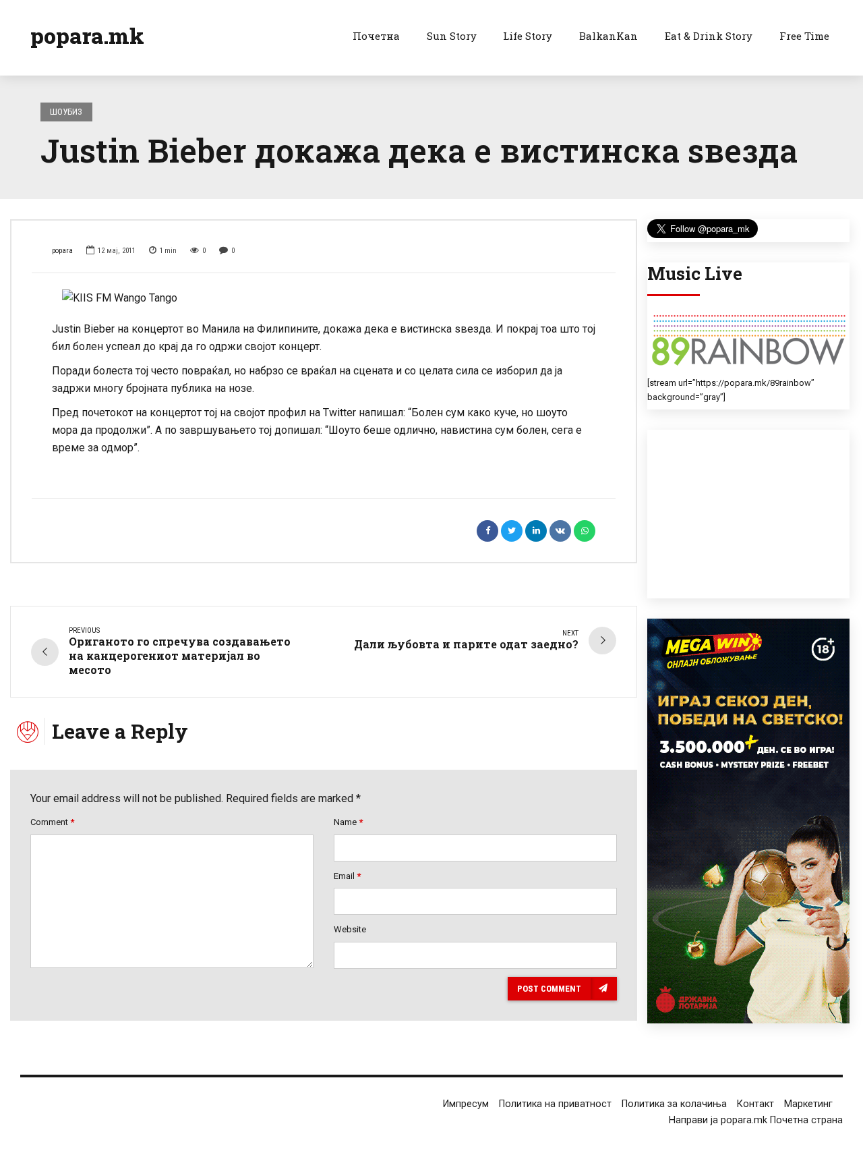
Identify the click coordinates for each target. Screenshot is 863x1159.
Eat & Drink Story (708, 36)
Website (350, 929)
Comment (52, 822)
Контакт (755, 1104)
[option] (323, 298)
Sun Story (452, 36)
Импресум (466, 1104)
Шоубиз (66, 112)
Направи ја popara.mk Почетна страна (756, 1120)
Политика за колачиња (674, 1104)
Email (347, 876)
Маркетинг (808, 1104)
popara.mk (87, 35)
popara (62, 250)
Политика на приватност (555, 1104)
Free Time (804, 36)
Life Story (527, 36)
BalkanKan (608, 36)
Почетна (376, 36)
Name (348, 822)
